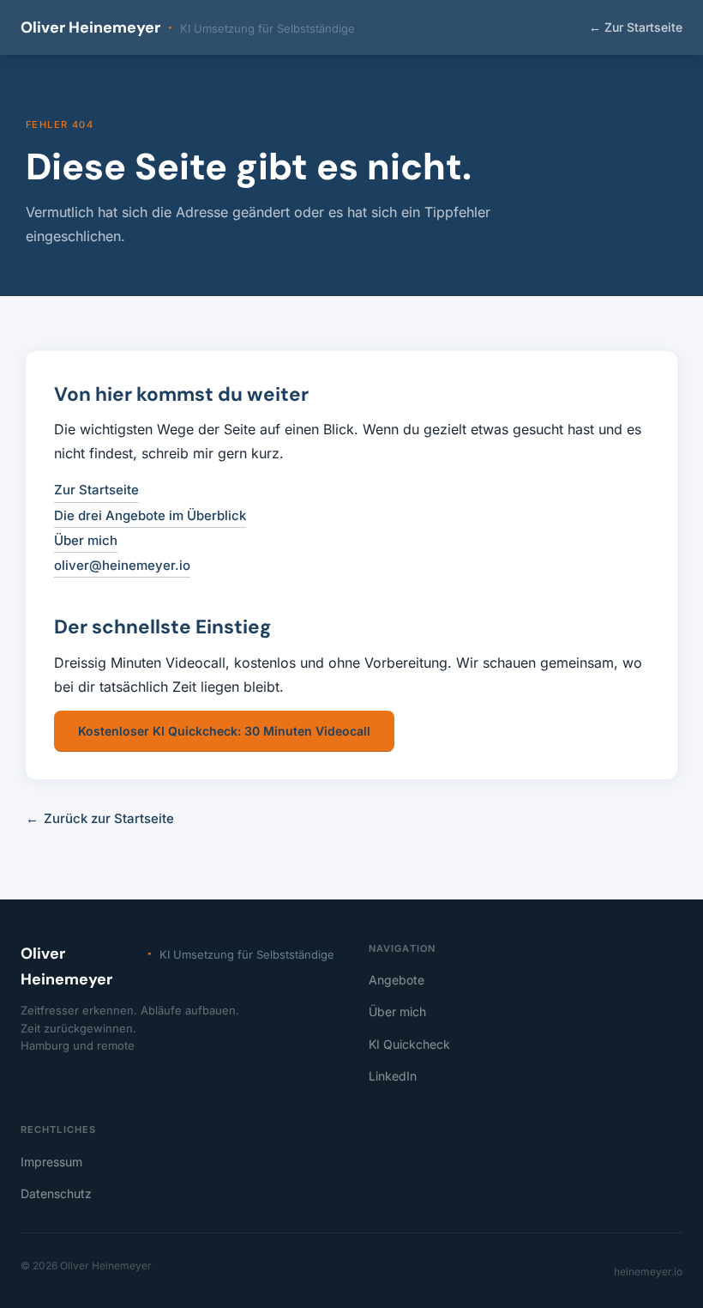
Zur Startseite (635, 27)
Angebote (396, 979)
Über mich (85, 540)
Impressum (51, 1161)
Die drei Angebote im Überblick (150, 515)
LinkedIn (393, 1076)
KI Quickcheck (409, 1044)
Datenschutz (56, 1193)
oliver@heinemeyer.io (122, 565)
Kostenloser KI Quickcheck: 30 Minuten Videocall (224, 731)
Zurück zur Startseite (100, 818)
